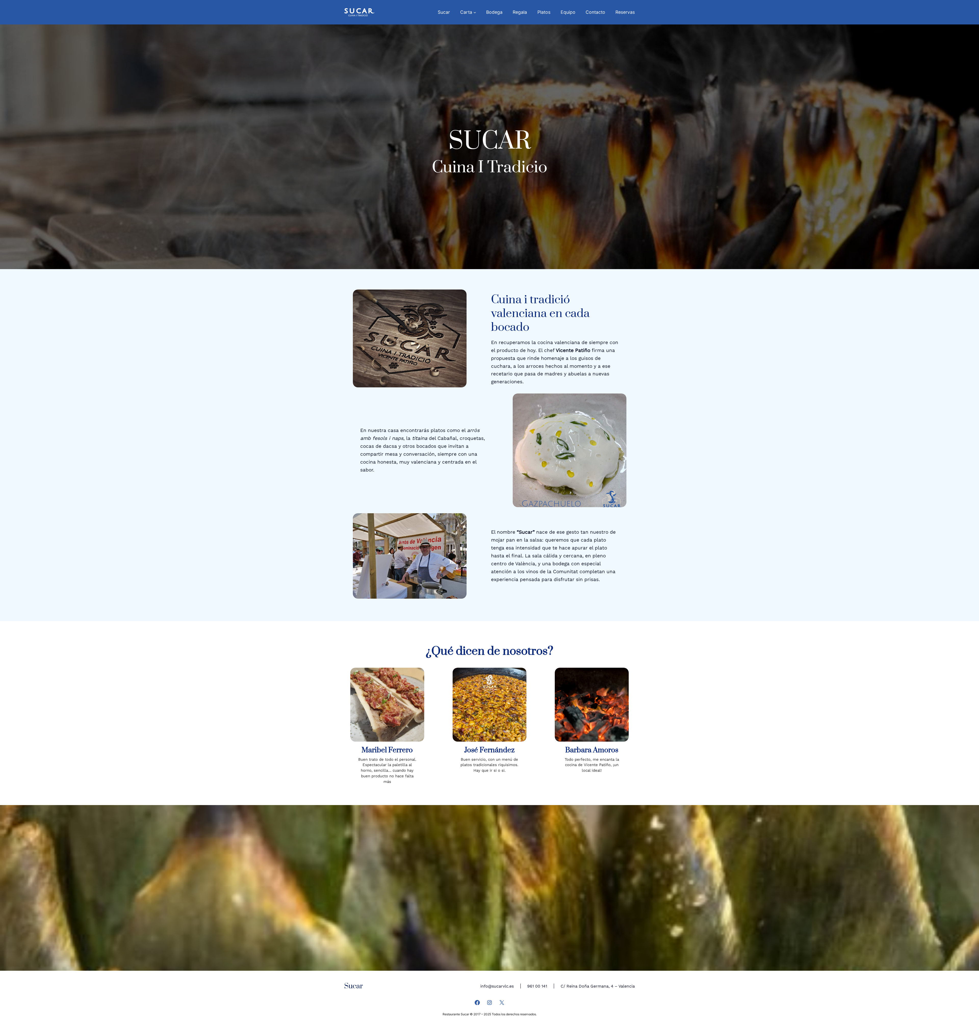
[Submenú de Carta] (474, 12)
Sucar (353, 986)
